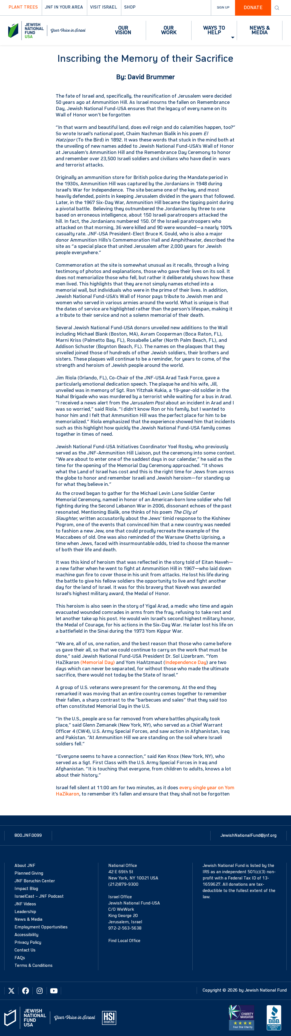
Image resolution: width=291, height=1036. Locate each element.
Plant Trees (23, 7)
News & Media (28, 919)
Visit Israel (103, 7)
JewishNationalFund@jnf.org (249, 835)
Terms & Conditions (33, 965)
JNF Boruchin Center (34, 881)
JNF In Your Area (64, 7)
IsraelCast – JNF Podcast (39, 896)
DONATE (253, 7)
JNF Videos (25, 904)
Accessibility (26, 935)
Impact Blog (26, 889)
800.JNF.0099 (28, 835)
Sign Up (223, 7)
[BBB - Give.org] (274, 1017)
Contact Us (25, 950)
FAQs (19, 958)
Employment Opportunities (41, 927)
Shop (130, 7)
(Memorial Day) (97, 662)
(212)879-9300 (123, 884)
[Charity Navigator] (241, 1017)
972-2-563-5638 (125, 928)
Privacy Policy (27, 942)
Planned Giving (28, 873)
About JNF (24, 866)
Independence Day (185, 662)
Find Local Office (124, 941)
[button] (123, 30)
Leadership (25, 912)
